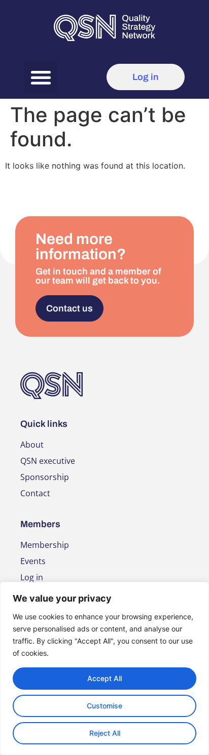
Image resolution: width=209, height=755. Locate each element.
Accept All (104, 678)
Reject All (104, 733)
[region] (104, 668)
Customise (104, 705)
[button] (40, 77)
